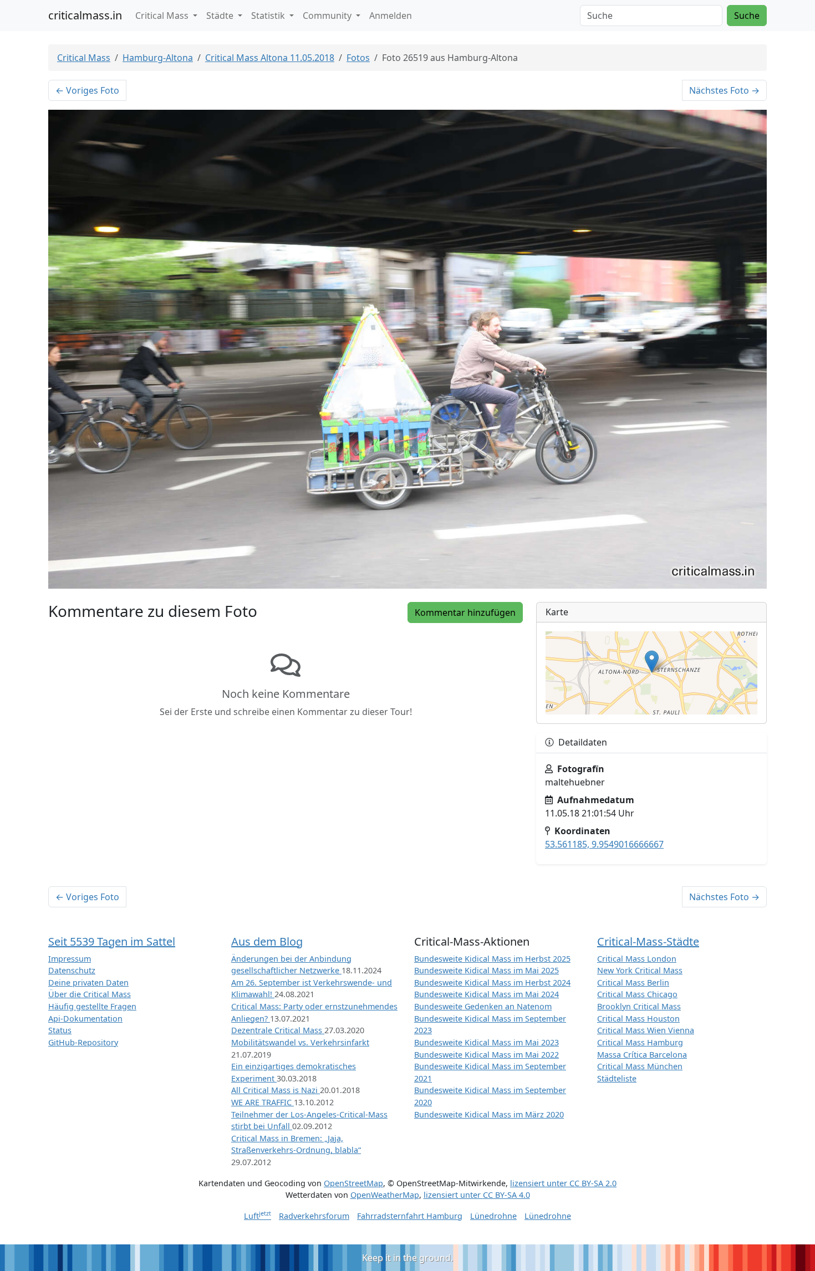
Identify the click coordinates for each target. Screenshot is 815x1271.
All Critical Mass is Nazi (275, 1090)
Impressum (69, 958)
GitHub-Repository (83, 1042)
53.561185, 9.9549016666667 (604, 844)
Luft (257, 1216)
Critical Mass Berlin (633, 982)
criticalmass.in (85, 15)
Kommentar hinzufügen (465, 612)
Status (60, 1030)
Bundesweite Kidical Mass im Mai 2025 (486, 970)
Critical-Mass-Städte (648, 941)
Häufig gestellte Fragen (92, 1006)
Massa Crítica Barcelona (642, 1054)
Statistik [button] (269, 15)
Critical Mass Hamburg (640, 1042)
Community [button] (328, 15)
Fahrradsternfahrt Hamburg (409, 1216)
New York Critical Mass (639, 970)
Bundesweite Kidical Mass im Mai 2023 (486, 1042)
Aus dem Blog (267, 941)
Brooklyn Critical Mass (639, 1006)
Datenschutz (71, 970)
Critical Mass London (636, 958)
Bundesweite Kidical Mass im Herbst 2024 (492, 982)
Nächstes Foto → (724, 90)
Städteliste (616, 1078)
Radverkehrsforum (314, 1216)
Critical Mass (83, 58)
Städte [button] (221, 15)
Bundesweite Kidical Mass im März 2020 (489, 1114)
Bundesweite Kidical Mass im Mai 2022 (486, 1054)
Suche (747, 15)
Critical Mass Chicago (637, 994)
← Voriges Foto (87, 90)
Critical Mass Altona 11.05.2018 (269, 58)
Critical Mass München (639, 1066)
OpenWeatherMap (384, 1195)
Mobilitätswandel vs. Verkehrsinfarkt (300, 1042)
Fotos (358, 58)
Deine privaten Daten (88, 982)
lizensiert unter (563, 1183)
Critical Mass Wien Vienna (645, 1030)
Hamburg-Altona (158, 58)
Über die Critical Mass (89, 994)
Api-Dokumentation (85, 1018)
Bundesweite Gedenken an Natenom (483, 1006)
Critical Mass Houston (638, 1018)
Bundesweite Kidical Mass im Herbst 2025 (492, 958)
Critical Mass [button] (163, 15)
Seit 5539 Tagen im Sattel (111, 941)
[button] (652, 661)
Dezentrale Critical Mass (277, 1030)
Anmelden (390, 15)
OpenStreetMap (353, 1183)
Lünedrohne (493, 1216)
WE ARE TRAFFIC (262, 1102)
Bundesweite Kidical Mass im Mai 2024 (486, 994)
